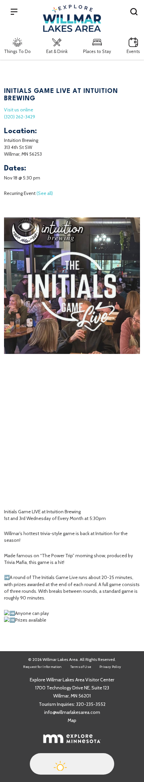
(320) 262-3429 (19, 117)
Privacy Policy (110, 667)
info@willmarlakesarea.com (72, 712)
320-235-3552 (90, 704)
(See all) (45, 193)
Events (133, 51)
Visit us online (18, 110)
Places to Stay (97, 51)
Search (134, 11)
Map (72, 720)
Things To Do (17, 51)
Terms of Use (80, 667)
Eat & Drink (57, 51)
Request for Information (42, 667)
